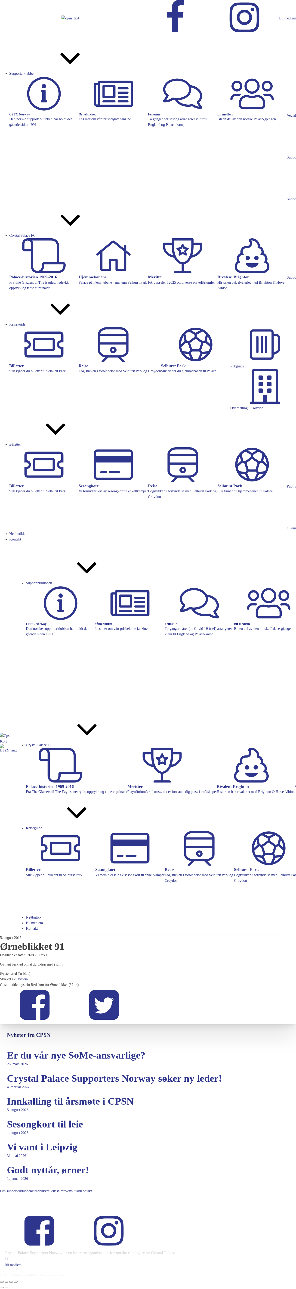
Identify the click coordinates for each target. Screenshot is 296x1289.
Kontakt (86, 1191)
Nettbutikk (72, 1191)
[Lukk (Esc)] (16, 1282)
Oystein (22, 979)
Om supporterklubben (16, 1191)
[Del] (11, 1282)
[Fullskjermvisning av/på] (6, 1282)
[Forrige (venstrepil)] (2, 1287)
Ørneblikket (40, 1191)
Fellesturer (57, 1191)
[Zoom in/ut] (2, 1282)
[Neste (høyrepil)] (6, 1287)
